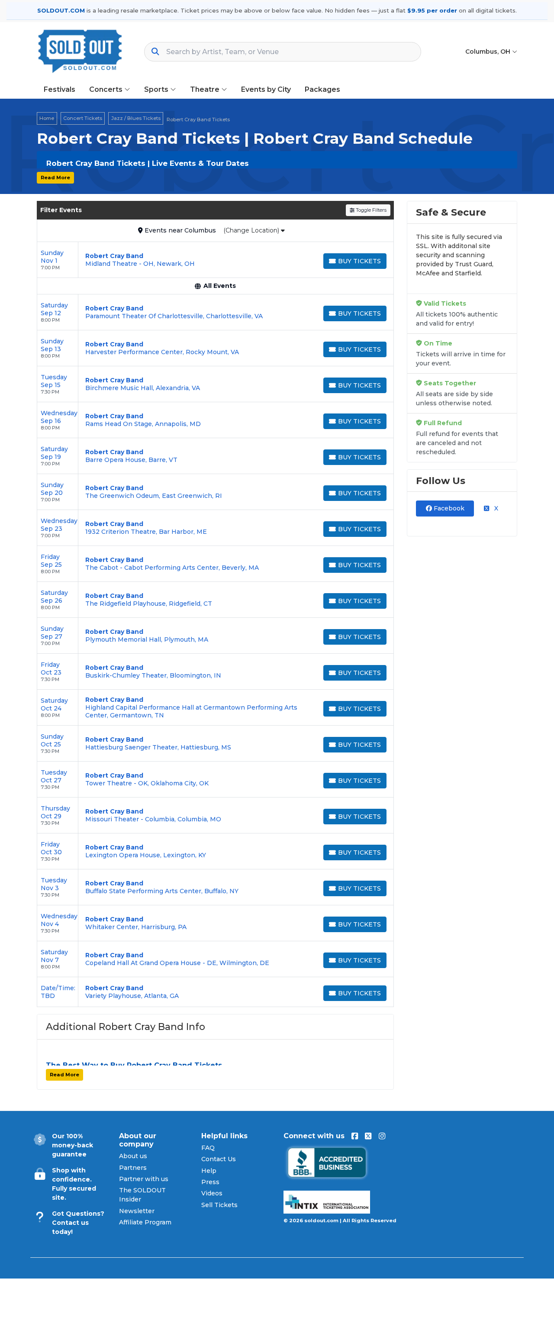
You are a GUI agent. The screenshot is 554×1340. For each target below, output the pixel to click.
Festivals (59, 89)
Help (208, 1171)
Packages (322, 89)
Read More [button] (55, 177)
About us (133, 1156)
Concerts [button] (106, 89)
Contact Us (218, 1159)
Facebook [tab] (448, 508)
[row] (215, 260)
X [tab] (495, 508)
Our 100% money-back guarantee (72, 1145)
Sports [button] (157, 89)
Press (210, 1182)
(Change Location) (252, 230)
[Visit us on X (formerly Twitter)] (368, 1136)
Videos (211, 1193)
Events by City (266, 89)
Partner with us (143, 1179)
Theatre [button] (205, 89)
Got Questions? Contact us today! (78, 1223)
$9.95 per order (432, 10)
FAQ (208, 1148)
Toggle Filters (370, 210)
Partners (133, 1168)
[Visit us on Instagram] (382, 1136)
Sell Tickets (219, 1205)
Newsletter (137, 1211)
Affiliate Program (145, 1222)
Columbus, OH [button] (488, 51)
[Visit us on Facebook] (354, 1136)
